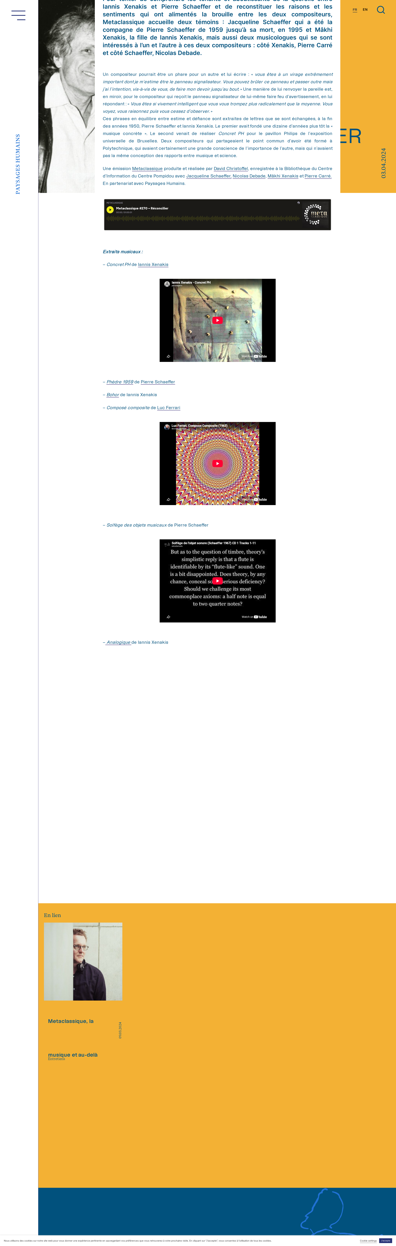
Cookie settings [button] (368, 1240)
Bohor (112, 394)
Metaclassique (147, 168)
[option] (365, 9)
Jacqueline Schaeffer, (209, 175)
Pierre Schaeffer (158, 381)
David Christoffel (231, 168)
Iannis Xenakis (153, 264)
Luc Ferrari (168, 407)
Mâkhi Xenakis (283, 175)
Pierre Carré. (318, 175)
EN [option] (365, 10)
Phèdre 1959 (119, 381)
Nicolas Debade (249, 175)
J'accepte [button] (385, 1240)
